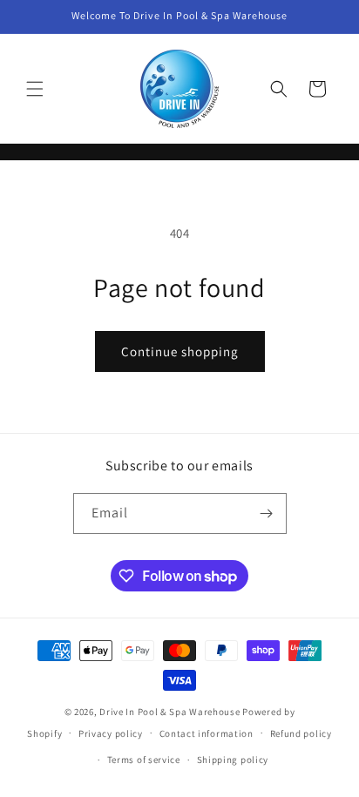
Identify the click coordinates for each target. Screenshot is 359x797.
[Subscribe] (266, 513)
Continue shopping (180, 351)
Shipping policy (233, 759)
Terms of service (143, 759)
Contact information (206, 733)
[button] (35, 89)
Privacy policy (110, 733)
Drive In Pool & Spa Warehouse (169, 712)
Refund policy (301, 733)
